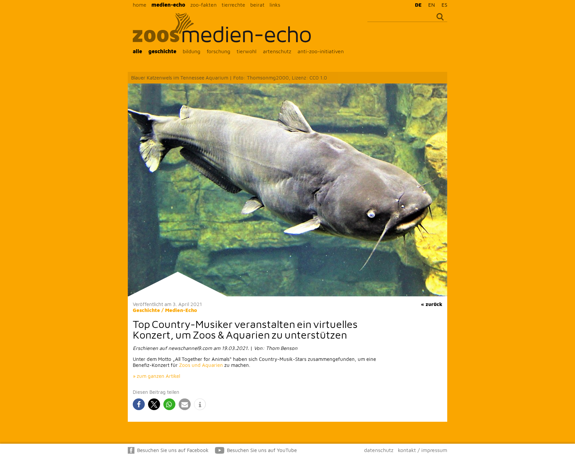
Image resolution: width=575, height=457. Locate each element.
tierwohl (247, 51)
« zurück (431, 304)
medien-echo (168, 5)
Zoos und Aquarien (201, 365)
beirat (257, 5)
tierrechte (233, 5)
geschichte (162, 51)
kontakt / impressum (422, 450)
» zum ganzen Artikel (156, 376)
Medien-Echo (181, 310)
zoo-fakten (203, 5)
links (275, 5)
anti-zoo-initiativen (320, 51)
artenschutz (277, 51)
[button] (139, 404)
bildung (191, 51)
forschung (218, 51)
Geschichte (146, 310)
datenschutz (378, 450)
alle (137, 51)
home (139, 5)
